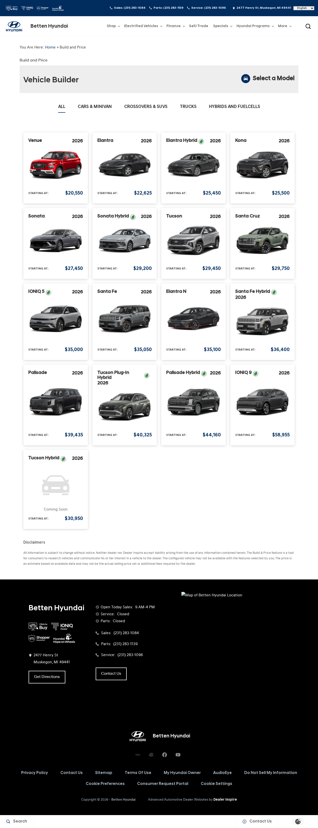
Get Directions (47, 677)
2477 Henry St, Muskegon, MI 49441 (264, 7)
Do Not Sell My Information (270, 773)
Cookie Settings (216, 784)
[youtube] (177, 754)
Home (50, 48)
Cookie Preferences (105, 784)
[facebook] (164, 754)
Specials (220, 26)
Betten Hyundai (123, 800)
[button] (308, 26)
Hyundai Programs (253, 27)
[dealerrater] (151, 754)
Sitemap (103, 773)
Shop (111, 26)
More (282, 27)
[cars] (137, 754)
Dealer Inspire (225, 800)
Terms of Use (138, 773)
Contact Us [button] (111, 674)
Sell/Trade (198, 26)
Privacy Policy (34, 773)
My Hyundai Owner (182, 773)
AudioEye (222, 773)
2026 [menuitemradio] (77, 141)
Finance (173, 26)
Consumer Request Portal (162, 784)
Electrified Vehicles (141, 26)
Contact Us (71, 773)
